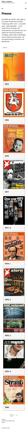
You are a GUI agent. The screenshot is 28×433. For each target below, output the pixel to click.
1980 (7, 407)
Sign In (3, 422)
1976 (7, 156)
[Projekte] (2, 8)
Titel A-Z (5, 47)
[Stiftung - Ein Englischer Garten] (25, 8)
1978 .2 (8, 300)
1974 (7, 120)
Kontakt (3, 419)
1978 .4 (8, 371)
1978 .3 (8, 335)
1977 (7, 192)
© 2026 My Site (5, 428)
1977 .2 (8, 228)
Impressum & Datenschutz (8, 420)
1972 (7, 84)
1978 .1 (7, 264)
